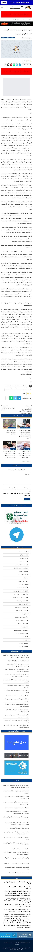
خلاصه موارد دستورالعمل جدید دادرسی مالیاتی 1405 (16, 863)
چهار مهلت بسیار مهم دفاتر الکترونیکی (20, 848)
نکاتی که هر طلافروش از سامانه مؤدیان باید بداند (17, 695)
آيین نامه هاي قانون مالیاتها (25, 427)
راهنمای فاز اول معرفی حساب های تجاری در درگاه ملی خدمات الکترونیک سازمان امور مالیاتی (16, 786)
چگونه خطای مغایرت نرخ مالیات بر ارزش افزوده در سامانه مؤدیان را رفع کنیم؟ (16, 832)
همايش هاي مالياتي (22, 646)
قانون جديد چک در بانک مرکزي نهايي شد (24, 387)
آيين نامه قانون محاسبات (21, 617)
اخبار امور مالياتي (27, 449)
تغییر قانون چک (25, 385)
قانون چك (14, 387)
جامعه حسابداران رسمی (21, 564)
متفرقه (25, 578)
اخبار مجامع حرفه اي (5, 37)
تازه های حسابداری (23, 604)
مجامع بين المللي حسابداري (20, 568)
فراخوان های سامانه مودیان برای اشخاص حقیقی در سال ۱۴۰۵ (17, 868)
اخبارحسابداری (23, 555)
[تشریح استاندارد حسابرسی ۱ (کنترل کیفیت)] (9, 423)
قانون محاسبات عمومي (21, 633)
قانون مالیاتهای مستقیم (21, 600)
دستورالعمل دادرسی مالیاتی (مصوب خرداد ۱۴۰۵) (17, 807)
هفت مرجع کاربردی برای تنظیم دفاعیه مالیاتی (18, 872)
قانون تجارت (24, 627)
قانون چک (29, 389)
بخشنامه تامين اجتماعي (21, 620)
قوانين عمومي (23, 636)
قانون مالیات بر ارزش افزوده (20, 597)
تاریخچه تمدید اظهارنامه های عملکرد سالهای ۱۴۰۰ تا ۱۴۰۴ (16, 838)
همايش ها (26, 640)
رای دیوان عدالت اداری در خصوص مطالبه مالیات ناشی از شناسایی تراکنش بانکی (16, 853)
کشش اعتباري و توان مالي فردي (10, 389)
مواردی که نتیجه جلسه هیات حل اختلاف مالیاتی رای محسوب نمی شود (17, 797)
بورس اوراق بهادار (22, 581)
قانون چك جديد (8, 387)
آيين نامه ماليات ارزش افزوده (20, 591)
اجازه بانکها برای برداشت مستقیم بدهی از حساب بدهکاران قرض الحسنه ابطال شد (17, 812)
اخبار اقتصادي (12, 37)
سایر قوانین (25, 613)
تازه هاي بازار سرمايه (23, 574)
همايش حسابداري (23, 643)
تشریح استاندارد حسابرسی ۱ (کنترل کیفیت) (18, 660)
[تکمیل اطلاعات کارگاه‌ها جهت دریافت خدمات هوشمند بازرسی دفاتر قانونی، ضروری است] (9, 445)
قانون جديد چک (8, 385)
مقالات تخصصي (23, 571)
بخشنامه (8, 895)
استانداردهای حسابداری (21, 610)
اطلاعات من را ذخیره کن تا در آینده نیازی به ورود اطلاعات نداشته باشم (16, 494)
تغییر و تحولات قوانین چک (16, 385)
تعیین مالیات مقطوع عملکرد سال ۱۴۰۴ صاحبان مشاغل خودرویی (16, 791)
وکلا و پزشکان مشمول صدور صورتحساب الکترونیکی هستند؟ (16, 858)
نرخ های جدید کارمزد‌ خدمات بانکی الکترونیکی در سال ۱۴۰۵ (16, 818)
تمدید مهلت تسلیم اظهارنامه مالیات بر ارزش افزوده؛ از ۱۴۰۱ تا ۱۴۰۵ (16, 844)
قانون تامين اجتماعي (22, 623)
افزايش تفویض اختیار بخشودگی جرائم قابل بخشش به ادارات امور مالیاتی (16, 803)
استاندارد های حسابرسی (21, 607)
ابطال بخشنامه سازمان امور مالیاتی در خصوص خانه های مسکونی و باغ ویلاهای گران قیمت (16, 823)
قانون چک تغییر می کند (22, 389)
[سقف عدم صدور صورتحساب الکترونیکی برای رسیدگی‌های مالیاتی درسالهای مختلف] (23, 445)
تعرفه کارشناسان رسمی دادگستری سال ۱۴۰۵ (18, 828)
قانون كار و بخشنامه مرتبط (20, 630)
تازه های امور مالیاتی (23, 584)
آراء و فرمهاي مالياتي (22, 587)
